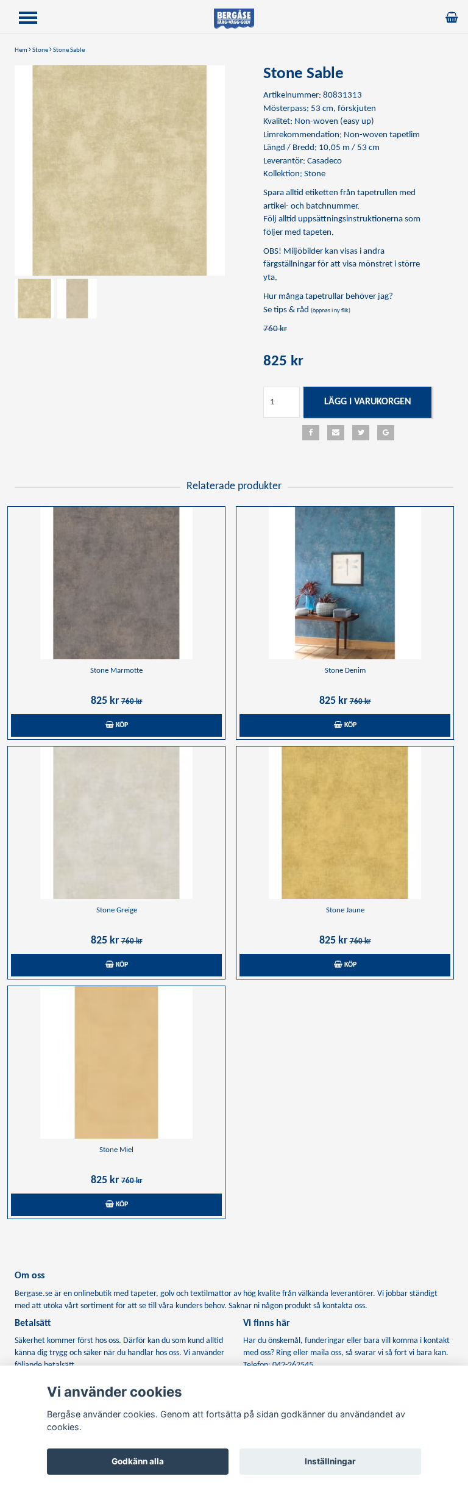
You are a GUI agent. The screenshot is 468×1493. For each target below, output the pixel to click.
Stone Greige (116, 910)
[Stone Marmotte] (116, 583)
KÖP (121, 725)
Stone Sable (69, 50)
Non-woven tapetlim (382, 135)
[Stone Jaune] (344, 823)
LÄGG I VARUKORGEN (367, 402)
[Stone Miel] (116, 1062)
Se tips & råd (306, 310)
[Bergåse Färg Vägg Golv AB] (234, 18)
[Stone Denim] (344, 583)
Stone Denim (345, 671)
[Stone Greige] (116, 823)
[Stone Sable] (120, 170)
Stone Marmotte (116, 671)
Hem (21, 50)
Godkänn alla (138, 1461)
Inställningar (330, 1461)
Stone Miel (116, 1150)
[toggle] (34, 19)
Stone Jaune (345, 910)
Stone (40, 50)
